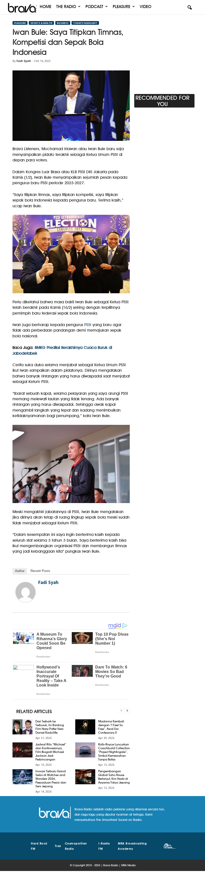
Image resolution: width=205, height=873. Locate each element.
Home (45, 6)
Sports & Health (41, 23)
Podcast (94, 6)
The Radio (66, 6)
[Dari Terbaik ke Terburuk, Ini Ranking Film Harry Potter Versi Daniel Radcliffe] (22, 726)
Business (62, 23)
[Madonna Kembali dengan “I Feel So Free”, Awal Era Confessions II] (85, 726)
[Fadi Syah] (26, 592)
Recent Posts (40, 571)
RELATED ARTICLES (34, 711)
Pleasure (121, 6)
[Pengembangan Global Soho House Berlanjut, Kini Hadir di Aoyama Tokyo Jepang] (85, 776)
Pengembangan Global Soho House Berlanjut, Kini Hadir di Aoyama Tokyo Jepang (114, 776)
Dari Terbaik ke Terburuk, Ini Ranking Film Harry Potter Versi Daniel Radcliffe (50, 726)
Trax (58, 846)
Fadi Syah (23, 61)
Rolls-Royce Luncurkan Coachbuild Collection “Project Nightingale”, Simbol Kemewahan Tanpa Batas (114, 751)
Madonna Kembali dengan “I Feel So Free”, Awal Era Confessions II (111, 726)
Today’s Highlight (85, 23)
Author (19, 571)
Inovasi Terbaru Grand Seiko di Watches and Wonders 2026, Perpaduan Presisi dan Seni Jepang (51, 778)
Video (145, 6)
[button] (189, 7)
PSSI (87, 324)
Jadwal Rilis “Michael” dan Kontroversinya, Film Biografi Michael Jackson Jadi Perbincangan (51, 751)
